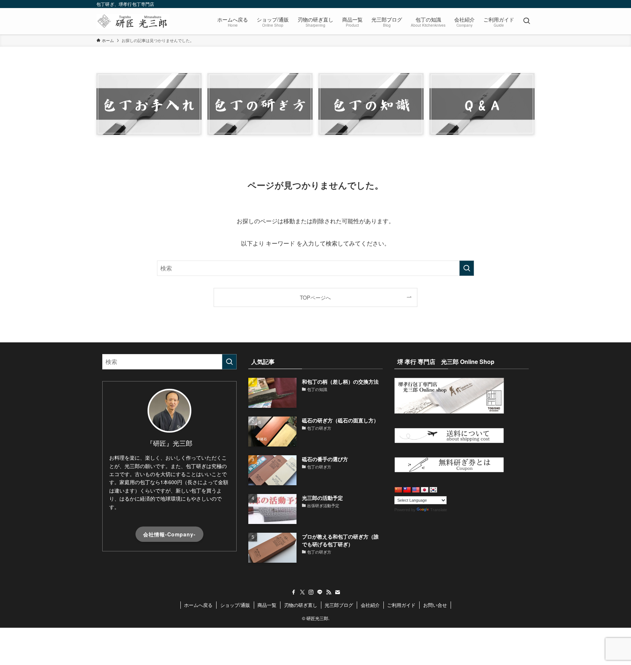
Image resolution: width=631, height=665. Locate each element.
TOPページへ (315, 297)
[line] (320, 592)
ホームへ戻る (198, 604)
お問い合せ (435, 604)
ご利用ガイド (401, 604)
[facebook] (293, 592)
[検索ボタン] (527, 21)
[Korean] (433, 490)
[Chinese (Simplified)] (398, 490)
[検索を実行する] (466, 268)
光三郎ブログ (339, 604)
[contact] (337, 592)
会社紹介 (370, 604)
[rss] (328, 592)
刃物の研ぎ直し (300, 604)
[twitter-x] (302, 592)
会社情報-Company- (169, 534)
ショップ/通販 (235, 604)
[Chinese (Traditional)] (407, 490)
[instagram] (311, 592)
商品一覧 (266, 604)
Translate (438, 510)
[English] (416, 490)
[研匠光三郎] (132, 21)
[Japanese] (425, 490)
